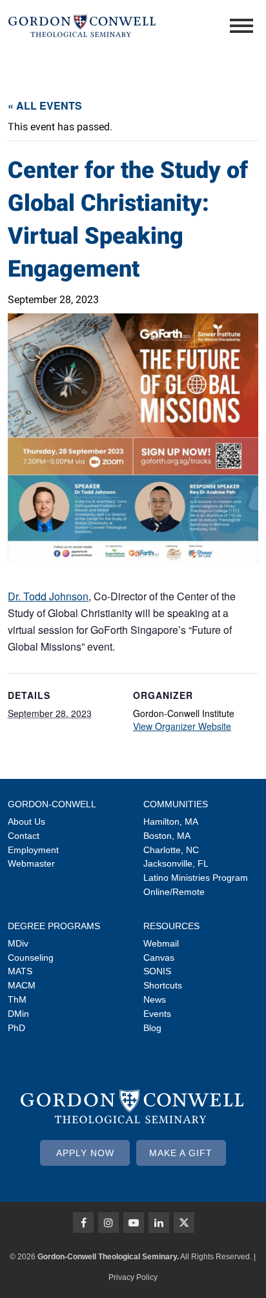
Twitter (184, 1222)
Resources (171, 926)
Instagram (108, 1222)
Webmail (161, 943)
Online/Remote (174, 892)
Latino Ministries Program (195, 877)
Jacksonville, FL (176, 863)
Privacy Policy (133, 1277)
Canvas (158, 957)
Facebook (83, 1222)
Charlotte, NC (171, 850)
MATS (20, 971)
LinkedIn (158, 1222)
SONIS (157, 971)
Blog (152, 1028)
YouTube (133, 1222)
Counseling (31, 957)
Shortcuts (162, 985)
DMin (18, 1013)
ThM (17, 999)
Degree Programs (54, 926)
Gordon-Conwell (52, 804)
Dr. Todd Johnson (48, 596)
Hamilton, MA (170, 821)
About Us (26, 821)
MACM (22, 985)
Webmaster (31, 863)
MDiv (18, 943)
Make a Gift (180, 1153)
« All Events (45, 105)
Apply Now (85, 1153)
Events (157, 1013)
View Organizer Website (182, 726)
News (154, 999)
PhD (16, 1028)
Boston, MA (166, 836)
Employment (33, 850)
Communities (175, 804)
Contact (23, 836)
